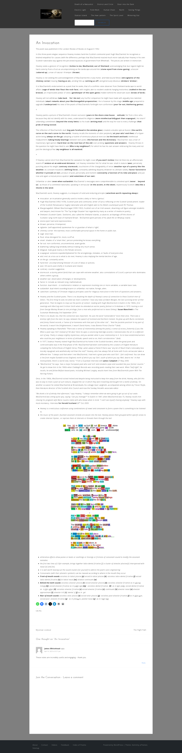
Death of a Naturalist (84, 4)
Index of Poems (79, 745)
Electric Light (80, 10)
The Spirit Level (116, 15)
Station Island (81, 15)
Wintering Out (133, 15)
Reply (144, 663)
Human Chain (109, 10)
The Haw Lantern (98, 15)
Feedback (65, 745)
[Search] (85, 23)
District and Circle (105, 4)
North (121, 10)
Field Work (94, 10)
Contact (44, 745)
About (35, 745)
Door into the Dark (126, 4)
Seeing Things (134, 10)
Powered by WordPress (113, 745)
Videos (54, 745)
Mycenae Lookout (43, 630)
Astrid (134, 745)
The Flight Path (140, 630)
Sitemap (36, 748)
